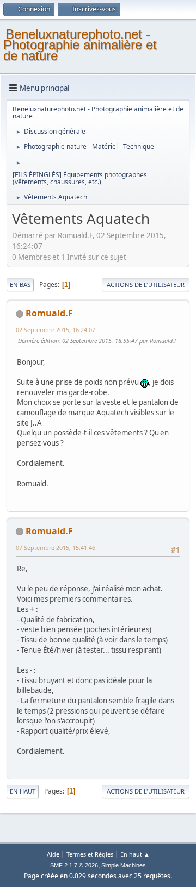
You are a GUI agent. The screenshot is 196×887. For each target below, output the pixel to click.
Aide (53, 854)
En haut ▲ (135, 854)
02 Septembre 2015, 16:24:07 (55, 330)
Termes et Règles (89, 854)
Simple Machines (123, 865)
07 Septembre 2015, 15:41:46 (55, 548)
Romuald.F (49, 313)
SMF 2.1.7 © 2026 (74, 865)
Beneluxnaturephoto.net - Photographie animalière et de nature (80, 45)
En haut (22, 791)
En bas (20, 284)
